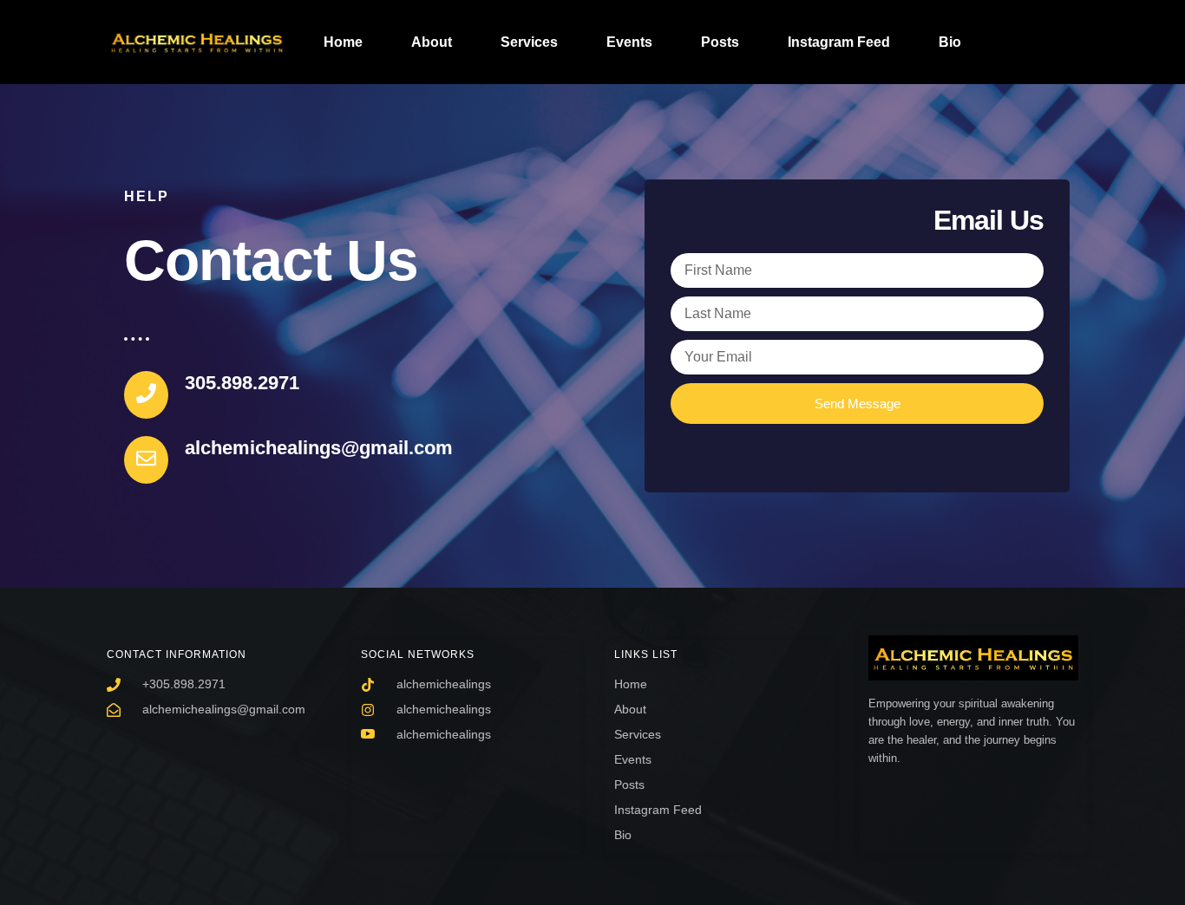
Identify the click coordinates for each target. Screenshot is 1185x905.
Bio (950, 42)
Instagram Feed (839, 42)
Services (529, 42)
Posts (720, 42)
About (431, 42)
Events (629, 42)
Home (343, 42)
